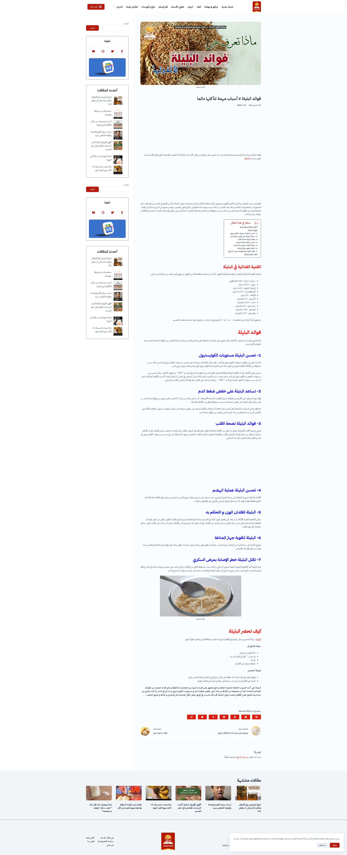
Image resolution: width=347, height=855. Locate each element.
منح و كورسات (148, 7)
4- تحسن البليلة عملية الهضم (246, 242)
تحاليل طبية (132, 7)
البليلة (247, 158)
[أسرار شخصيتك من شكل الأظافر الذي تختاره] (118, 124)
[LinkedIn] (224, 717)
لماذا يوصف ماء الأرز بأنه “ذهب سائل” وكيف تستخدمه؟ (101, 808)
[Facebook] (256, 717)
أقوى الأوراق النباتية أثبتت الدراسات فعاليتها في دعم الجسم (101, 146)
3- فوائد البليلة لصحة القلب (247, 239)
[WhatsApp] (202, 717)
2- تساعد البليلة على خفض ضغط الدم (244, 236)
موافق (334, 845)
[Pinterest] (234, 717)
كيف (199, 7)
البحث (126, 23)
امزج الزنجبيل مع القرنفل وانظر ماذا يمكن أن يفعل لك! (101, 100)
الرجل (190, 7)
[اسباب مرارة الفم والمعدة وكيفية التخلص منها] (118, 135)
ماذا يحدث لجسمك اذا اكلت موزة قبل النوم (161, 806)
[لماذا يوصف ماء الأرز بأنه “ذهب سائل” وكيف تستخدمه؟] (99, 793)
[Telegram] (213, 717)
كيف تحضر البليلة (250, 254)
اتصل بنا (90, 841)
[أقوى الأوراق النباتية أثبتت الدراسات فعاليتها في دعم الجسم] (118, 145)
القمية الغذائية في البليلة (248, 227)
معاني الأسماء (177, 7)
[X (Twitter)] (245, 717)
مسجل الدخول (242, 757)
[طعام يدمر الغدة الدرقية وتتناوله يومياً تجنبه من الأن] (129, 793)
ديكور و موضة (211, 7)
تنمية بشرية (227, 7)
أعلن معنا (94, 6)
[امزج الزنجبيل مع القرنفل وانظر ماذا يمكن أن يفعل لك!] (118, 100)
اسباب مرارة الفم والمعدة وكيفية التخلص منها (219, 806)
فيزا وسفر (163, 7)
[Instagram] (103, 51)
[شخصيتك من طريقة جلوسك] (118, 114)
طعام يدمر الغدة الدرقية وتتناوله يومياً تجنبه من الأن (130, 806)
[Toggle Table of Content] (255, 223)
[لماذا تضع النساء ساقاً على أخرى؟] (118, 159)
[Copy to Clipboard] (191, 717)
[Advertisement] (200, 131)
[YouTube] (93, 51)
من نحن (110, 845)
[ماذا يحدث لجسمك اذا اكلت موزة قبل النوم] (118, 169)
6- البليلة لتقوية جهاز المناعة (247, 248)
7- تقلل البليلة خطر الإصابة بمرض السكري (242, 251)
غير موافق (322, 845)
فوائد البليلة (252, 230)
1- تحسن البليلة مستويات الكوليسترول (243, 233)
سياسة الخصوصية (106, 841)
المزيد (119, 7)
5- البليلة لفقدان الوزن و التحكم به (245, 245)
